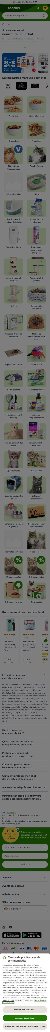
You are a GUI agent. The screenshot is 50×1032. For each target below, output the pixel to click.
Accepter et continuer (25, 1018)
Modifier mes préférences (25, 1009)
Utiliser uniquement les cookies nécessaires (25, 1026)
